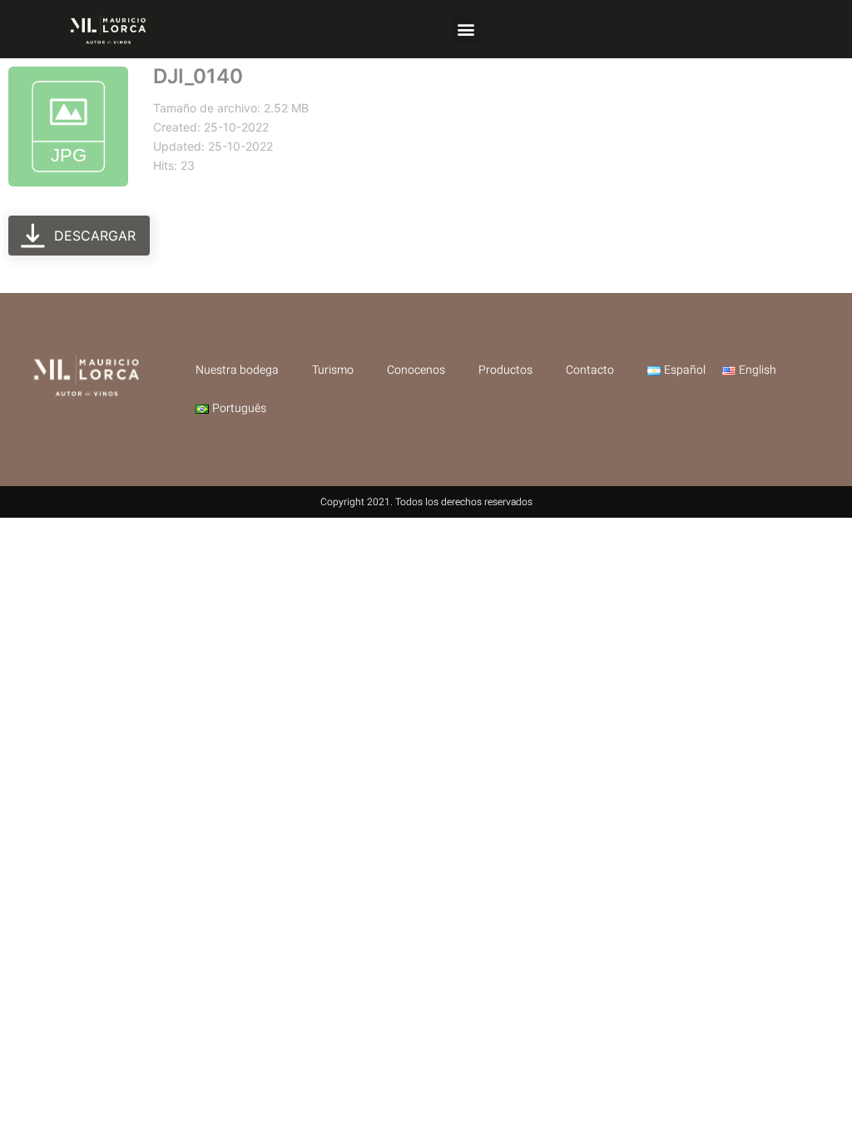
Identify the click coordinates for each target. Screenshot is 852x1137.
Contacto (590, 370)
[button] (465, 29)
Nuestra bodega (237, 370)
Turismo (333, 370)
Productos (505, 370)
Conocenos (416, 370)
